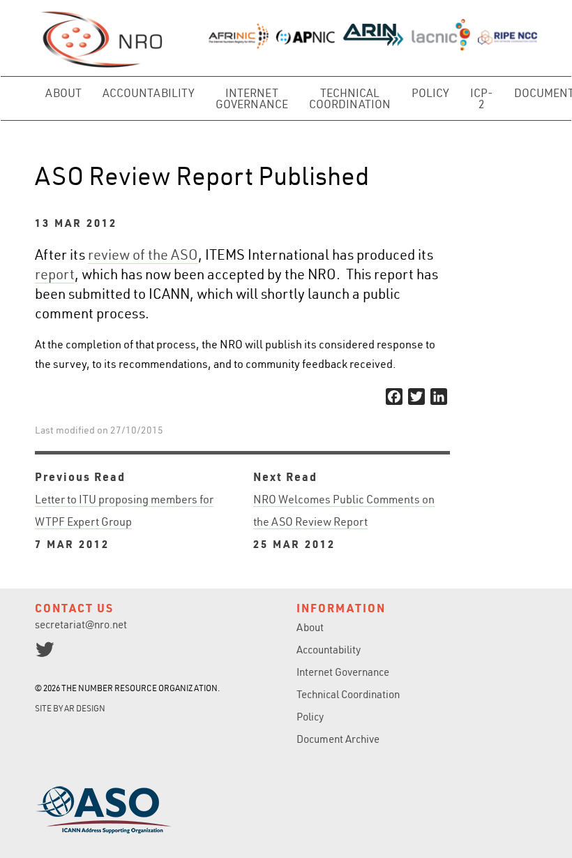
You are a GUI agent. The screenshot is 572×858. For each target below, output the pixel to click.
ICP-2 (481, 98)
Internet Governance (252, 98)
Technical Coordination (350, 98)
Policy (430, 93)
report (55, 274)
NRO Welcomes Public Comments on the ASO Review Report (344, 521)
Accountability (149, 93)
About (63, 93)
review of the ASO (143, 254)
